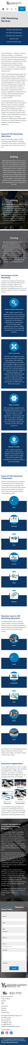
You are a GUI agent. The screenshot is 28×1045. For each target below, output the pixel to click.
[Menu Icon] (3, 9)
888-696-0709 (7, 1022)
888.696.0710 (7, 1024)
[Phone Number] (12, 9)
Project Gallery (5, 999)
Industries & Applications (14, 42)
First (4, 922)
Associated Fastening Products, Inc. (13, 1039)
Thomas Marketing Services (9, 1042)
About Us (4, 1010)
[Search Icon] (16, 9)
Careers (3, 1001)
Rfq (22, 9)
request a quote (20, 892)
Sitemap (3, 1008)
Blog (2, 1003)
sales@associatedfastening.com (10, 1026)
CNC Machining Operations (14, 30)
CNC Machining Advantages (14, 33)
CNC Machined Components (14, 36)
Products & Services (7, 996)
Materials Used (14, 39)
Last (4, 929)
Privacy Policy (5, 1012)
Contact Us (4, 1006)
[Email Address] (7, 9)
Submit (14, 968)
